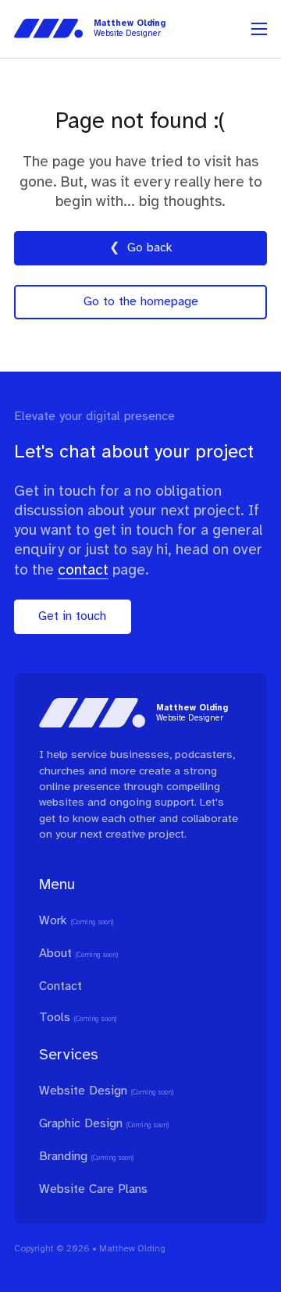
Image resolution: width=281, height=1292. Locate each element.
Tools (54, 1017)
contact (83, 570)
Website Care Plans (93, 1189)
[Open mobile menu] (259, 29)
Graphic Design (81, 1123)
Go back (150, 247)
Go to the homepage (141, 301)
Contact (60, 986)
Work (53, 920)
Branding (63, 1156)
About (55, 953)
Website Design (83, 1091)
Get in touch (72, 616)
